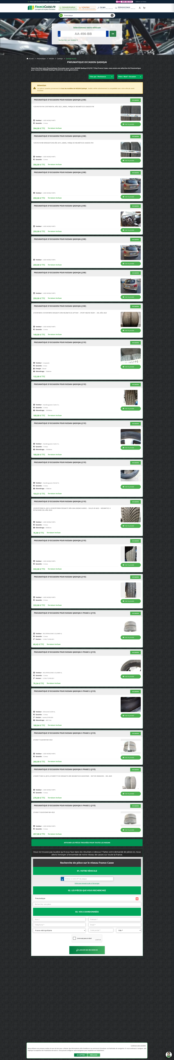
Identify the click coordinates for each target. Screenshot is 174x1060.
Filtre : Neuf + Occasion (130, 77)
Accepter (81, 1055)
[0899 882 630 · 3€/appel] (124, 2)
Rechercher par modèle (68, 40)
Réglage (93, 1055)
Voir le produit (129, 124)
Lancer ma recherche (88, 950)
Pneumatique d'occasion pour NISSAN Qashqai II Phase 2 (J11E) (65, 613)
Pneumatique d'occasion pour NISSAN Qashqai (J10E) (60, 100)
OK (113, 34)
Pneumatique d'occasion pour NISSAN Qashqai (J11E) (60, 342)
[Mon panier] (144, 8)
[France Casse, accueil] (41, 8)
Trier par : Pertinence (101, 77)
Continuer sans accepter (138, 1045)
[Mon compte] (140, 8)
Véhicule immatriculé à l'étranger (87, 883)
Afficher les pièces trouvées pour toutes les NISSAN (87, 843)
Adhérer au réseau (141, 2)
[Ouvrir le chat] (168, 1055)
